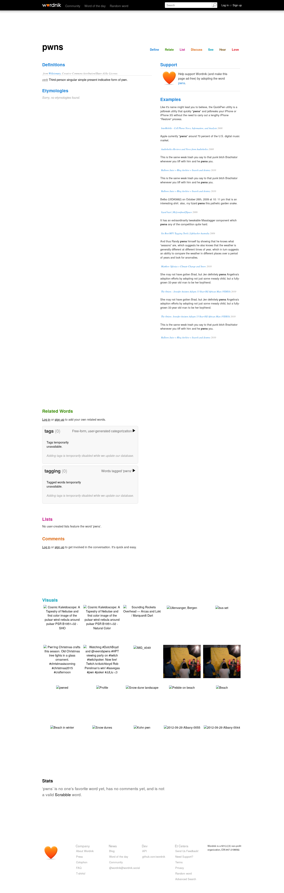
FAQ (78, 868)
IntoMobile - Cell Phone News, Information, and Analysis (189, 128)
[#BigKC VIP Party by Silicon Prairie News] (188, 661)
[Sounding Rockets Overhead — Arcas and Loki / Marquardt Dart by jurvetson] (142, 610)
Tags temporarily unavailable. (58, 444)
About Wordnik (85, 851)
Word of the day (95, 6)
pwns (181, 83)
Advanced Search (185, 879)
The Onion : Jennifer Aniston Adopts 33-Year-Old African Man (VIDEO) (196, 291)
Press (79, 857)
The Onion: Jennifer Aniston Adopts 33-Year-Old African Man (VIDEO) (195, 316)
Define (154, 49)
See (211, 49)
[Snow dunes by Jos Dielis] (102, 727)
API (144, 851)
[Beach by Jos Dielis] (222, 687)
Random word (119, 6)
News (113, 846)
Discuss (196, 49)
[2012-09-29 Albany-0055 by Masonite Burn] (182, 727)
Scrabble (63, 794)
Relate (169, 49)
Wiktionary (55, 73)
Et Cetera (181, 846)
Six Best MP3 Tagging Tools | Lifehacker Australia (185, 233)
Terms (179, 862)
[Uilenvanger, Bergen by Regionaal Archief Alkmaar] (182, 607)
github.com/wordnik (153, 857)
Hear (222, 49)
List (182, 49)
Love (235, 49)
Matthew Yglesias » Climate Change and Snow (183, 266)
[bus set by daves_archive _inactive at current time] (221, 607)
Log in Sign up (231, 5)
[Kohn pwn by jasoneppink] (142, 727)
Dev (145, 846)
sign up (59, 419)
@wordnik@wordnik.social (124, 868)
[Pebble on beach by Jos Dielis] (182, 687)
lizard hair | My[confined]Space (176, 212)
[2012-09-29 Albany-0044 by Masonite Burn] (222, 727)
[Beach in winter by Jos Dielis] (62, 727)
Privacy (179, 868)
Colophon (81, 862)
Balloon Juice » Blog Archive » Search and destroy (185, 170)
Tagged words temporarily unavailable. (64, 484)
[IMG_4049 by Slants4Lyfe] (142, 647)
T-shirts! (80, 873)
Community (72, 6)
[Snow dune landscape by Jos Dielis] (142, 687)
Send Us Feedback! (187, 851)
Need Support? (184, 857)
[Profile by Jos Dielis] (102, 687)
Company (83, 846)
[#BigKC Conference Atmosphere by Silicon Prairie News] (228, 661)
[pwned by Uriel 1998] (62, 687)
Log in (46, 419)
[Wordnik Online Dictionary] (51, 5)
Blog (112, 851)
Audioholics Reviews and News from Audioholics (184, 149)
